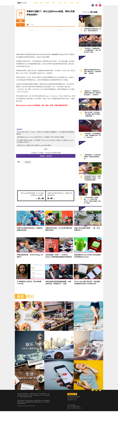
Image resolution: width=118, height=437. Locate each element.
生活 (59, 3)
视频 (77, 3)
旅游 (53, 3)
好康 (35, 3)
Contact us (72, 394)
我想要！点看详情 (46, 156)
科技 (71, 3)
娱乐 (65, 3)
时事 (41, 3)
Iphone (28, 162)
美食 (47, 3)
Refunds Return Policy (30, 406)
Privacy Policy (20, 406)
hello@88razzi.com (71, 399)
